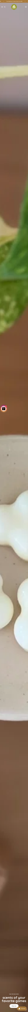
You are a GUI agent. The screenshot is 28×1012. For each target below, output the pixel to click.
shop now (14, 1006)
